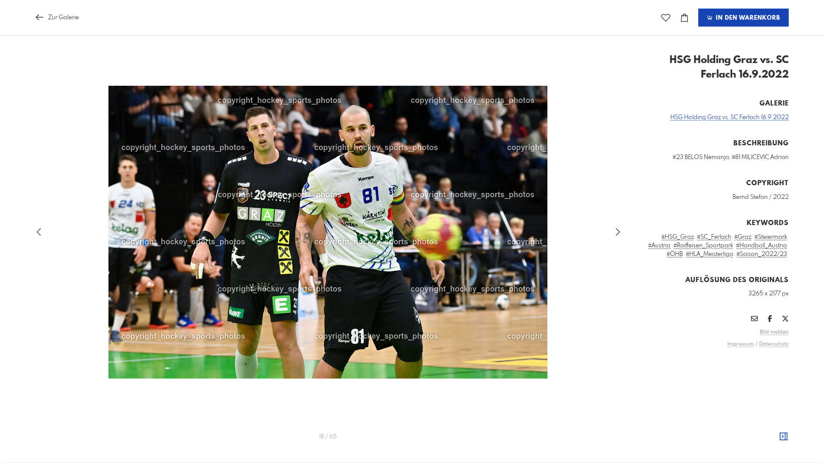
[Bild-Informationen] (783, 436)
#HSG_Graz (677, 237)
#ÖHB (675, 254)
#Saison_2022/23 (761, 254)
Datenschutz (774, 344)
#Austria (659, 246)
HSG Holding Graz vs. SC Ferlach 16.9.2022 (729, 117)
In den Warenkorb (747, 18)
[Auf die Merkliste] (666, 18)
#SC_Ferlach (714, 237)
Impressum (740, 344)
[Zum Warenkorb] (684, 18)
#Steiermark (770, 237)
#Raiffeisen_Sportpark (703, 246)
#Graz (742, 237)
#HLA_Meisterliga (709, 254)
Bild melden (774, 332)
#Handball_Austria (761, 246)
